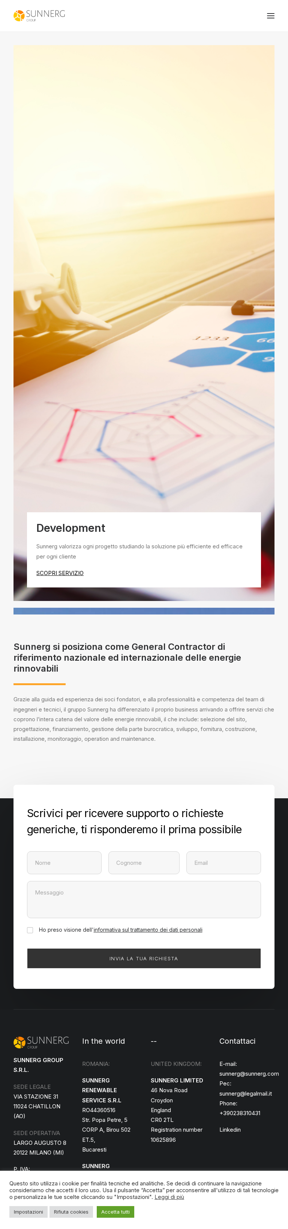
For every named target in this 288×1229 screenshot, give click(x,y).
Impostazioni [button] (28, 1212)
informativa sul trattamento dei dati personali (148, 929)
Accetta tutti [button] (115, 1212)
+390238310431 (239, 1113)
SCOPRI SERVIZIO (60, 573)
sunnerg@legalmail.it (245, 1093)
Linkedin (230, 1129)
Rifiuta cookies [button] (71, 1212)
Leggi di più (169, 1197)
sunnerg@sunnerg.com (249, 1073)
